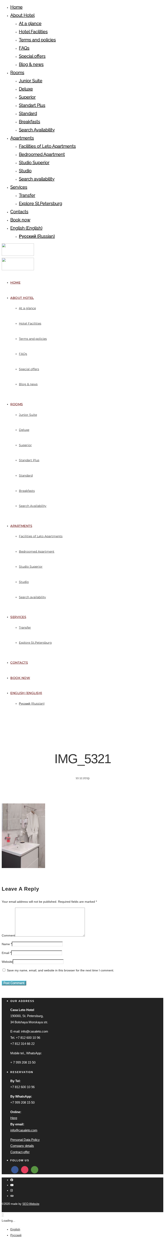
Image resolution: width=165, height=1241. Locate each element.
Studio (25, 170)
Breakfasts (29, 121)
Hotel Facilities (33, 31)
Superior (27, 97)
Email (5, 953)
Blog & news (31, 64)
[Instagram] (11, 1190)
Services (18, 187)
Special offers (32, 56)
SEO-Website (30, 1203)
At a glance (30, 23)
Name (6, 944)
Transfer (27, 195)
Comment (8, 935)
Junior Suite (30, 80)
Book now (20, 219)
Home (16, 7)
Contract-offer (20, 1152)
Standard (28, 113)
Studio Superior (34, 162)
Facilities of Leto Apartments (47, 146)
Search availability (37, 179)
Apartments (22, 138)
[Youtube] (12, 1185)
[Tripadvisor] (12, 1196)
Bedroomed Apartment (42, 154)
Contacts (19, 211)
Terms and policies (37, 39)
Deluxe (26, 89)
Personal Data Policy (25, 1140)
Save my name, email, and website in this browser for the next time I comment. (60, 970)
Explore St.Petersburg (40, 203)
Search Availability (37, 129)
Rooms (17, 72)
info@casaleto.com (23, 1130)
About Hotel (22, 15)
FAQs (24, 48)
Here (13, 1118)
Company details (22, 1146)
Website (7, 961)
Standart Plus (32, 105)
